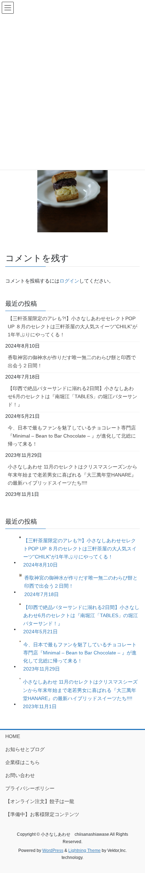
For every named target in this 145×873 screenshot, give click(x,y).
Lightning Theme (84, 850)
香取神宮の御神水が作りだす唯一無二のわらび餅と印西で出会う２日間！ (72, 361)
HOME (12, 736)
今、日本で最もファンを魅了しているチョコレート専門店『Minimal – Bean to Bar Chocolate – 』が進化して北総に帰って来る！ (72, 436)
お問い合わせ (20, 775)
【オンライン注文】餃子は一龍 (39, 801)
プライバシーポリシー (30, 788)
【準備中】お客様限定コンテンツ (42, 814)
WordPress (52, 850)
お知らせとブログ (25, 749)
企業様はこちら (22, 762)
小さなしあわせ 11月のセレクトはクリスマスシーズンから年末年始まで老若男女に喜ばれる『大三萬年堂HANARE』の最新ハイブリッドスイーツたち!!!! (72, 475)
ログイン (69, 281)
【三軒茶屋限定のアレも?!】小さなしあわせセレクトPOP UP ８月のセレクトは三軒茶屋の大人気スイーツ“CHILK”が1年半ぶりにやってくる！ (72, 326)
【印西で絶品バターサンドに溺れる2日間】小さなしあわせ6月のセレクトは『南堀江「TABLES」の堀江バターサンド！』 (72, 396)
